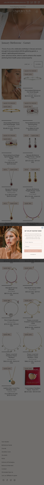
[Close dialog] (42, 228)
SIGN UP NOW (33, 251)
